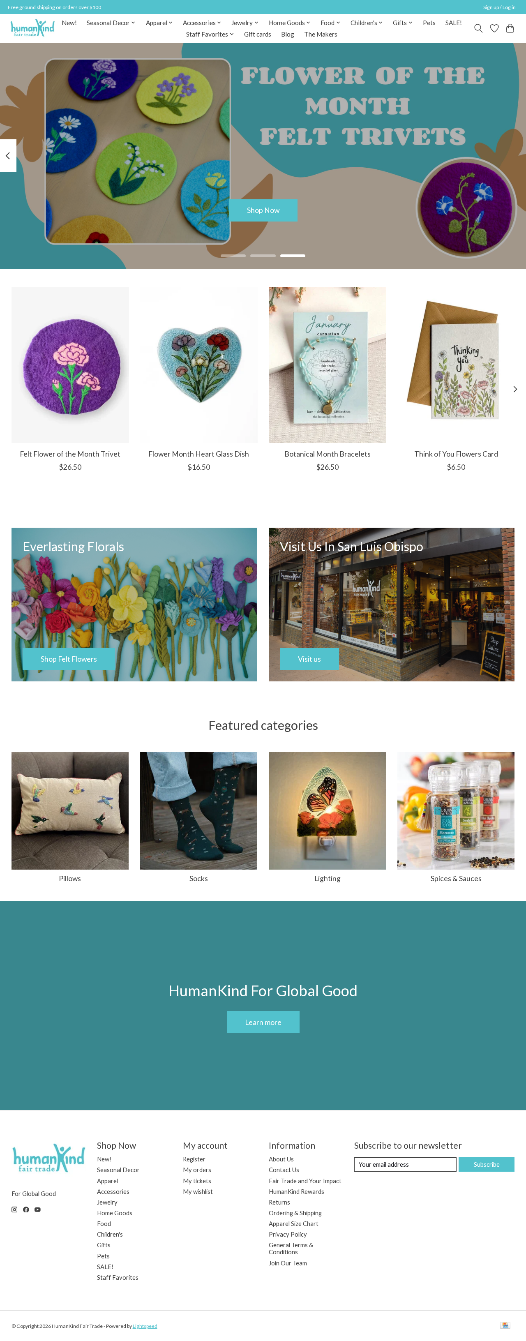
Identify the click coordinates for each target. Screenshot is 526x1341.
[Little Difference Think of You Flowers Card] (456, 365)
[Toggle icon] (478, 28)
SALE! (453, 22)
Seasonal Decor (118, 1169)
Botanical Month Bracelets (327, 454)
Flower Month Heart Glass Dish (198, 454)
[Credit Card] (505, 1326)
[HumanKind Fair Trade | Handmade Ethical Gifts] (32, 28)
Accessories (113, 1191)
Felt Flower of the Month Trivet (70, 454)
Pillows (70, 878)
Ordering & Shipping (295, 1212)
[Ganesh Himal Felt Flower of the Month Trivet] (70, 365)
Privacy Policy (288, 1234)
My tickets (197, 1180)
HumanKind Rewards (296, 1191)
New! (69, 22)
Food (104, 1223)
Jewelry (107, 1202)
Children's (110, 1234)
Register (194, 1159)
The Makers (320, 34)
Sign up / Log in (499, 7)
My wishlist (198, 1191)
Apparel (107, 1180)
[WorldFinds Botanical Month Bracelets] (327, 365)
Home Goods (114, 1212)
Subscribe (487, 1164)
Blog (287, 34)
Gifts (104, 1245)
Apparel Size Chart (293, 1223)
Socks (198, 878)
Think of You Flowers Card (456, 454)
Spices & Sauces (456, 878)
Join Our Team (288, 1263)
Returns (279, 1202)
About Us (281, 1159)
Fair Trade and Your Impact (305, 1180)
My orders (197, 1169)
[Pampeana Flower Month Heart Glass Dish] (199, 365)
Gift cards (257, 34)
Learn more (263, 1022)
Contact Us (284, 1169)
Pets (429, 22)
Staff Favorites (117, 1277)
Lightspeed (145, 1326)
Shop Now (263, 210)
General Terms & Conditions (291, 1249)
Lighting (327, 878)
